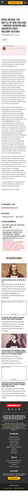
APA (3, 225)
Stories (14, 277)
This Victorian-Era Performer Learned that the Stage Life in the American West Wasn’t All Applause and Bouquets (14, 352)
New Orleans (19, 217)
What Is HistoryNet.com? (14, 461)
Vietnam (14, 449)
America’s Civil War (14, 439)
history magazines (7, 426)
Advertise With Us (14, 463)
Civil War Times (14, 443)
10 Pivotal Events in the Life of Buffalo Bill (13, 281)
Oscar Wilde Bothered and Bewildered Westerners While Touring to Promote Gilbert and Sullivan (13, 384)
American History (8, 217)
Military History (14, 445)
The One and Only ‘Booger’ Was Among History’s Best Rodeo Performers (13, 318)
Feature (14, 314)
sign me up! (14, 478)
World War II (14, 453)
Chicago (5, 227)
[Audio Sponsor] (14, 53)
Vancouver (20, 225)
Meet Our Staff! (14, 467)
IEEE (10, 227)
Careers (14, 465)
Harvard (13, 225)
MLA (7, 225)
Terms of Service (18, 488)
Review (5, 39)
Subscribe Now (15, 3)
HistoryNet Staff (8, 35)
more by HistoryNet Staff (10, 207)
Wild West (14, 451)
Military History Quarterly (14, 447)
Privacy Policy (8, 488)
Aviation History (14, 441)
